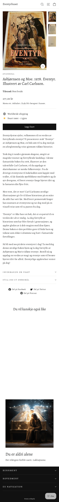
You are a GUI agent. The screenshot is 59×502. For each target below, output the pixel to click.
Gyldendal (9, 74)
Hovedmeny (11, 478)
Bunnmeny (10, 470)
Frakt (23, 103)
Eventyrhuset (10, 4)
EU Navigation (13, 486)
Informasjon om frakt (16, 272)
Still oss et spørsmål (16, 280)
